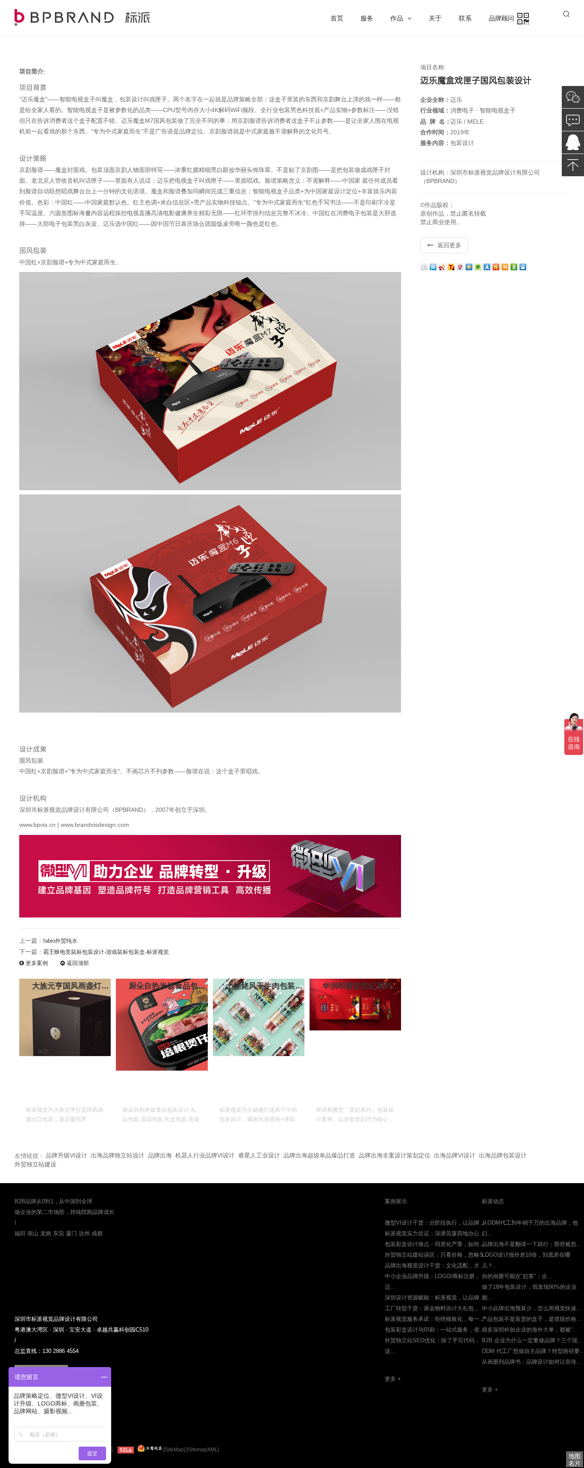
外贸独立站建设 (35, 1164)
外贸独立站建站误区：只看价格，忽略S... (436, 1255)
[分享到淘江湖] (505, 266)
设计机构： (435, 172)
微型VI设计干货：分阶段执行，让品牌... (434, 1222)
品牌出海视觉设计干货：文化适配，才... (434, 1265)
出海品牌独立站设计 (118, 1155)
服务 (366, 18)
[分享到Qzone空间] (469, 266)
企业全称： (435, 99)
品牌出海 (160, 1155)
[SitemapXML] (202, 1450)
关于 (435, 18)
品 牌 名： (435, 121)
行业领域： (435, 110)
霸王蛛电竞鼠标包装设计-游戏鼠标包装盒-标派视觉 (106, 952)
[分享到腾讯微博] (433, 266)
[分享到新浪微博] (442, 266)
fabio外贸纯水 (60, 941)
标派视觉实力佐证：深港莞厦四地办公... (434, 1233)
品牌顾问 (503, 18)
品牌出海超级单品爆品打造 (319, 1155)
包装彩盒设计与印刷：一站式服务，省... (434, 1329)
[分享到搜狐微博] (451, 266)
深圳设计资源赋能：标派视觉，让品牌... (434, 1297)
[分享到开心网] (496, 266)
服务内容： (435, 142)
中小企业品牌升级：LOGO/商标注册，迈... (432, 1281)
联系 (465, 18)
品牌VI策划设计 (82, 17)
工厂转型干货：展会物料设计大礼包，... (434, 1308)
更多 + (393, 1379)
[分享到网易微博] (460, 266)
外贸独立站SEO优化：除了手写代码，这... (432, 1345)
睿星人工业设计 (259, 1155)
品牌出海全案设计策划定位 (395, 1155)
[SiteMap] (174, 1450)
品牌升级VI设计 (66, 1155)
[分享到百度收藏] (523, 266)
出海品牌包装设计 (503, 1155)
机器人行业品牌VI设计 (205, 1155)
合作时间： (435, 132)
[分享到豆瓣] (514, 266)
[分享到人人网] (487, 266)
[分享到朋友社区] (478, 266)
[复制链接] (424, 266)
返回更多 (449, 245)
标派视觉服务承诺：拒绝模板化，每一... (434, 1319)
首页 (336, 18)
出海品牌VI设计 (454, 1155)
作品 (396, 18)
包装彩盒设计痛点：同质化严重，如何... (434, 1244)
